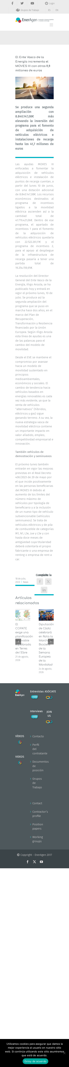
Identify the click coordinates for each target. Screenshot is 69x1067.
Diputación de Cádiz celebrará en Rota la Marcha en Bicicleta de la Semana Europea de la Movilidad (46, 644)
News (25, 582)
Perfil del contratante (34, 749)
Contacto (34, 736)
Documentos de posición (34, 766)
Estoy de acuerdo (35, 1061)
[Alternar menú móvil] (52, 25)
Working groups (34, 839)
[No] (64, 1053)
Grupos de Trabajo (34, 783)
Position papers (34, 827)
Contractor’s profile (34, 814)
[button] (18, 641)
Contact (34, 803)
